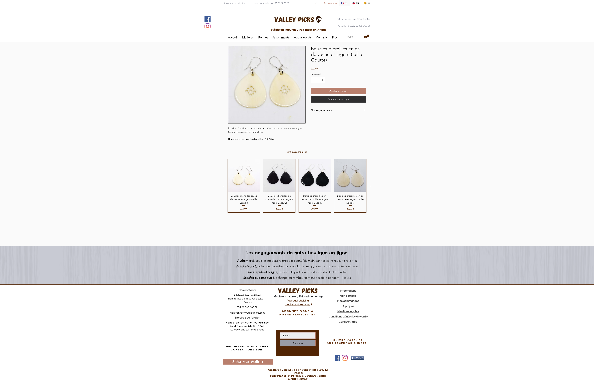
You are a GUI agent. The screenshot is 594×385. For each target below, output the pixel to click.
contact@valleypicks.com (250, 313)
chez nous (303, 304)
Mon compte (348, 295)
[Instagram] (207, 26)
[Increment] (323, 80)
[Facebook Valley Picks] (337, 358)
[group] (297, 186)
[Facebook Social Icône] (207, 19)
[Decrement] (313, 80)
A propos (348, 306)
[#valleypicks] (345, 358)
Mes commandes (348, 300)
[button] (353, 37)
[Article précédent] (223, 186)
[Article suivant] (371, 186)
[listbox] (353, 37)
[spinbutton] (318, 80)
